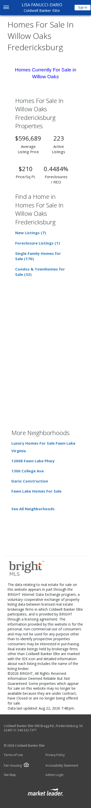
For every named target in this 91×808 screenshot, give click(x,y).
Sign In (82, 7)
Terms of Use (13, 755)
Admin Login (54, 775)
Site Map (10, 775)
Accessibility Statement (62, 766)
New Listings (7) (30, 232)
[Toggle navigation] (6, 8)
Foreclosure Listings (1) (37, 243)
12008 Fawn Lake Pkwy (33, 460)
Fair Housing (13, 765)
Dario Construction (29, 480)
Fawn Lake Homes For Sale (36, 491)
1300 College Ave (27, 470)
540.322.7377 (27, 730)
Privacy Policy (55, 755)
